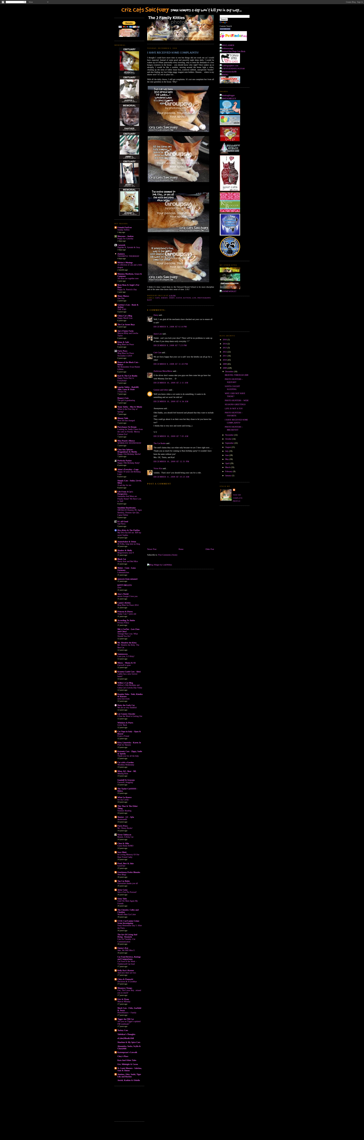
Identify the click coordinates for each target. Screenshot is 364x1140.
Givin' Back (122, 725)
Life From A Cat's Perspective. (125, 493)
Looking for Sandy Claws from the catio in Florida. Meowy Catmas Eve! (130, 431)
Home (181, 549)
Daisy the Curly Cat (126, 705)
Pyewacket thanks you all (127, 883)
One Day (121, 298)
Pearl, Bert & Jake (125, 863)
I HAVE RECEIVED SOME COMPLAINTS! (173, 52)
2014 (225, 344)
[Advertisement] (128, 1103)
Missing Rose (122, 773)
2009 (225, 364)
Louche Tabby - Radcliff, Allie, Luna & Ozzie (128, 388)
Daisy (156, 315)
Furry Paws (122, 826)
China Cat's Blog (124, 316)
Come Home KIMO (125, 846)
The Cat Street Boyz (126, 324)
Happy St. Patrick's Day (127, 289)
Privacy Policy (123, 623)
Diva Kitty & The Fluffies (128, 530)
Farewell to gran (124, 665)
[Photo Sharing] (227, 45)
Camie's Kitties (124, 603)
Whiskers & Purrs (125, 723)
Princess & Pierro (125, 611)
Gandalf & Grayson (126, 780)
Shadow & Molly (124, 550)
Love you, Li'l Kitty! (126, 656)
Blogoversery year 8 (125, 553)
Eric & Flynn (123, 999)
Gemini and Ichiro (161, 390)
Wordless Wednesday (125, 765)
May (227, 459)
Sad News (121, 524)
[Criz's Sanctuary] (230, 280)
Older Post (209, 549)
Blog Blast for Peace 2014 (127, 605)
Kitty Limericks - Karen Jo (129, 742)
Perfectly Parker (124, 460)
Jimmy (172, 298)
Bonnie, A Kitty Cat (125, 837)
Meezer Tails (122, 418)
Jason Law (158, 334)
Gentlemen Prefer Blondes (128, 872)
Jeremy (164, 298)
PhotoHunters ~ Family (126, 1013)
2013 (225, 348)
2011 (225, 356)
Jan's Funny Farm (125, 331)
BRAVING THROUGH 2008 (236, 375)
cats (157, 298)
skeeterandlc (122, 819)
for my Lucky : (123, 800)
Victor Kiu (158, 468)
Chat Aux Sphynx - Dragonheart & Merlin (127, 450)
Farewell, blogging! (125, 782)
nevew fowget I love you (127, 596)
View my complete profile (238, 498)
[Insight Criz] (230, 272)
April (227, 463)
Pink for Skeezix (124, 745)
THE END (121, 309)
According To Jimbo (126, 620)
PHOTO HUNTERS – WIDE (237, 400)
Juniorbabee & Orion (126, 541)
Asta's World (123, 594)
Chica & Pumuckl (125, 979)
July (227, 451)
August (228, 447)
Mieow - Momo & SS (126, 663)
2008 (225, 368)
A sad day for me (124, 485)
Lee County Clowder (126, 714)
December (229, 371)
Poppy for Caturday (125, 239)
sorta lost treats (123, 699)
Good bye (121, 866)
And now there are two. (126, 973)
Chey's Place (122, 1056)
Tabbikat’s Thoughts (126, 1034)
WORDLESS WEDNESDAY (129, 443)
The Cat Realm (160, 443)
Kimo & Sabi (123, 342)
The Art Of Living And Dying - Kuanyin (127, 935)
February (229, 471)
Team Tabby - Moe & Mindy (129, 407)
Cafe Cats (157, 352)
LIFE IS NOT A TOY (234, 408)
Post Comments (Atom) (167, 555)
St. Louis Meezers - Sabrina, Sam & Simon (129, 1069)
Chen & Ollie (123, 843)
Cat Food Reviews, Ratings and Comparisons (129, 958)
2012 (225, 352)
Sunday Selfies (123, 230)
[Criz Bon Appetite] (230, 288)
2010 (225, 360)
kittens (187, 298)
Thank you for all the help (128, 756)
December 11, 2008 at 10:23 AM (171, 477)
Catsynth (121, 245)
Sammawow (122, 654)
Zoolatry (121, 254)
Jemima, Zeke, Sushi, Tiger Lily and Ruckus (129, 1075)
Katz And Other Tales (126, 1060)
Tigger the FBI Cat (125, 1019)
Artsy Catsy (122, 890)
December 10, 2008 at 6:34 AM (171, 401)
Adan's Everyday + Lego (127, 469)
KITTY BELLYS (124, 585)
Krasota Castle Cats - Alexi (129, 671)
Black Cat (121, 559)
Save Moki (122, 852)
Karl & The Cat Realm (127, 376)
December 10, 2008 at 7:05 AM (171, 436)
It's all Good (122, 521)
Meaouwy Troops (124, 988)
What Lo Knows (124, 797)
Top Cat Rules (123, 881)
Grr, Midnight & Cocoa (127, 1064)
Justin (179, 298)
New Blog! (121, 875)
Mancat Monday (123, 1002)
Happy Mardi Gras (124, 318)
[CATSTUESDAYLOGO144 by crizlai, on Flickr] (232, 68)
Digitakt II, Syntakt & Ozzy (128, 247)
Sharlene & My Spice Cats (128, 1042)
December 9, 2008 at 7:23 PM (170, 345)
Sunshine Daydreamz (126, 508)
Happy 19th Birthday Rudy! (128, 463)
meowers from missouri (127, 579)
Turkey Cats (122, 1030)
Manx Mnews (123, 296)
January (228, 475)
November (229, 435)
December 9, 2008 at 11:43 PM (171, 364)
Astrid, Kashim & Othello (128, 1080)
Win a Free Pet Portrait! (127, 892)
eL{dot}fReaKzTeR (125, 1038)
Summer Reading (124, 811)
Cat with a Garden (125, 762)
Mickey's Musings (125, 262)
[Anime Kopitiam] (228, 291)
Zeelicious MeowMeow (163, 371)
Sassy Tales (122, 898)
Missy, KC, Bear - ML (126, 771)
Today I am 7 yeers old (126, 614)
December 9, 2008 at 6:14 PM (170, 327)
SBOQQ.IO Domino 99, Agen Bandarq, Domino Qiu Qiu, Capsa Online (129, 512)
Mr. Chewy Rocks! (125, 828)
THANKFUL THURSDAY (128, 256)
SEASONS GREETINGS (235, 404)
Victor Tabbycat (124, 835)
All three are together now (128, 278)
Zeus (119, 587)
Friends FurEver (124, 227)
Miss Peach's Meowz (126, 441)
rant (149, 300)
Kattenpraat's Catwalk (127, 1052)
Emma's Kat (122, 948)
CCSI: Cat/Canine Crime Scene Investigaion (128, 922)
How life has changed (126, 420)
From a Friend (123, 736)
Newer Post (151, 549)
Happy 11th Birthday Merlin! (129, 454)
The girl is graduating (126, 400)
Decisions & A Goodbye (127, 982)
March (228, 467)
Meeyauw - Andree (125, 236)
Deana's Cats (123, 398)
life (194, 298)
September (229, 443)
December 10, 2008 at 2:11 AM (171, 383)
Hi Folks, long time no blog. (128, 544)
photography (204, 298)
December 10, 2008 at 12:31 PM (171, 461)
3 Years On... (122, 392)
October (228, 439)
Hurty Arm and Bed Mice (127, 561)
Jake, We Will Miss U (126, 950)
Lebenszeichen (123, 572)
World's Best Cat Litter (126, 914)
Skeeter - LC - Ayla (125, 817)
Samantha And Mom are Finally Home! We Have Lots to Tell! (129, 498)
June (227, 455)
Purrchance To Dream (126, 427)
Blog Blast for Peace (125, 344)
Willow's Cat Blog (125, 683)
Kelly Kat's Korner (125, 970)
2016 (225, 339)
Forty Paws (122, 351)
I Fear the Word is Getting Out (129, 716)
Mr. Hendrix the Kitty (127, 643)
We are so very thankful (127, 708)
